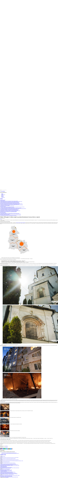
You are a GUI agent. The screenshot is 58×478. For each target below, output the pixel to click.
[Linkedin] (3, 448)
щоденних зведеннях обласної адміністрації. (20, 222)
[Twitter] (2, 448)
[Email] (9, 448)
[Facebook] (0, 448)
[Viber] (8, 448)
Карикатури (2, 196)
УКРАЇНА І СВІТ (3, 194)
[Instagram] (1, 448)
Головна (2, 193)
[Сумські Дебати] (2, 191)
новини (1, 198)
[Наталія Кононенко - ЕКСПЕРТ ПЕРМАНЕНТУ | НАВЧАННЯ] (29, 18)
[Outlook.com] (11, 448)
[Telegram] (6, 448)
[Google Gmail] (12, 448)
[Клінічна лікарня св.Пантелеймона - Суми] (29, 4)
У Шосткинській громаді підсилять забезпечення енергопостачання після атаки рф (10, 453)
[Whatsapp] (5, 448)
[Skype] (7, 448)
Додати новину (3, 197)
